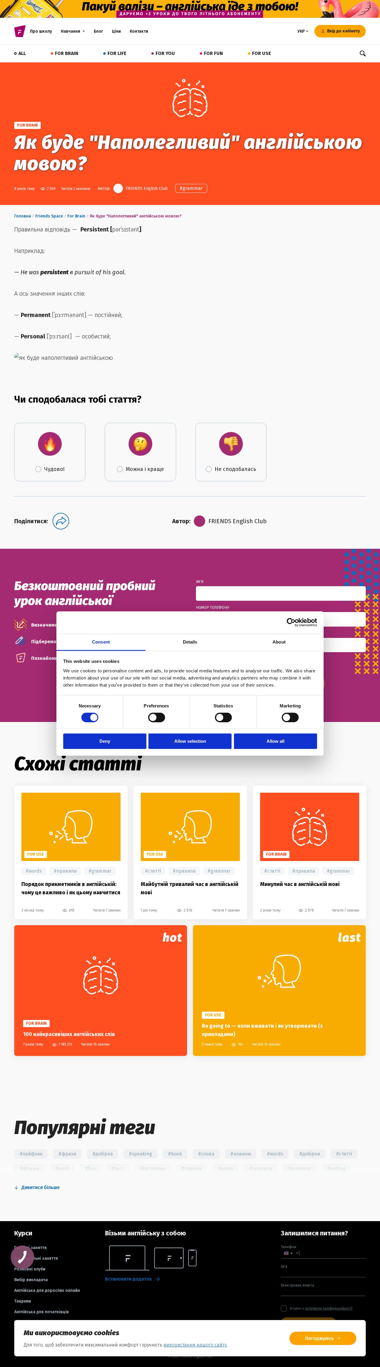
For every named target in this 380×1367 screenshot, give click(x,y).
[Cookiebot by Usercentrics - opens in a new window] (291, 622)
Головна (22, 216)
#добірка (102, 1154)
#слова (206, 1154)
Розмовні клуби (29, 1269)
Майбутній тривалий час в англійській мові (189, 888)
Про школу (41, 31)
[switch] (156, 717)
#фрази (67, 1154)
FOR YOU (165, 53)
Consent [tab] (101, 641)
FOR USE (261, 53)
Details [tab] (190, 641)
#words (34, 871)
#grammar (191, 188)
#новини (240, 1154)
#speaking (140, 1154)
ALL (22, 53)
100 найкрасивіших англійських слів (69, 1034)
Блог (98, 31)
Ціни (116, 31)
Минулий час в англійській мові (300, 884)
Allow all (275, 741)
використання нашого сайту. (195, 1345)
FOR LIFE (116, 53)
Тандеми (22, 1301)
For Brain (76, 216)
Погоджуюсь (319, 1338)
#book (175, 1154)
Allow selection (190, 741)
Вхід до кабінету (343, 31)
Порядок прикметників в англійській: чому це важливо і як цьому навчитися (70, 888)
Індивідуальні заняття (36, 1258)
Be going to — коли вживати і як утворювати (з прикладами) (262, 1030)
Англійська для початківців (41, 1312)
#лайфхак (31, 1154)
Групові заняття (30, 1247)
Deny (104, 741)
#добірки (309, 1154)
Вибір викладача (31, 1280)
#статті (153, 871)
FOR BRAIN (66, 53)
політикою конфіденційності (328, 1308)
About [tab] (279, 641)
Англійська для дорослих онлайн (47, 1290)
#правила (65, 871)
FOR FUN (213, 53)
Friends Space (49, 216)
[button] (288, 1253)
